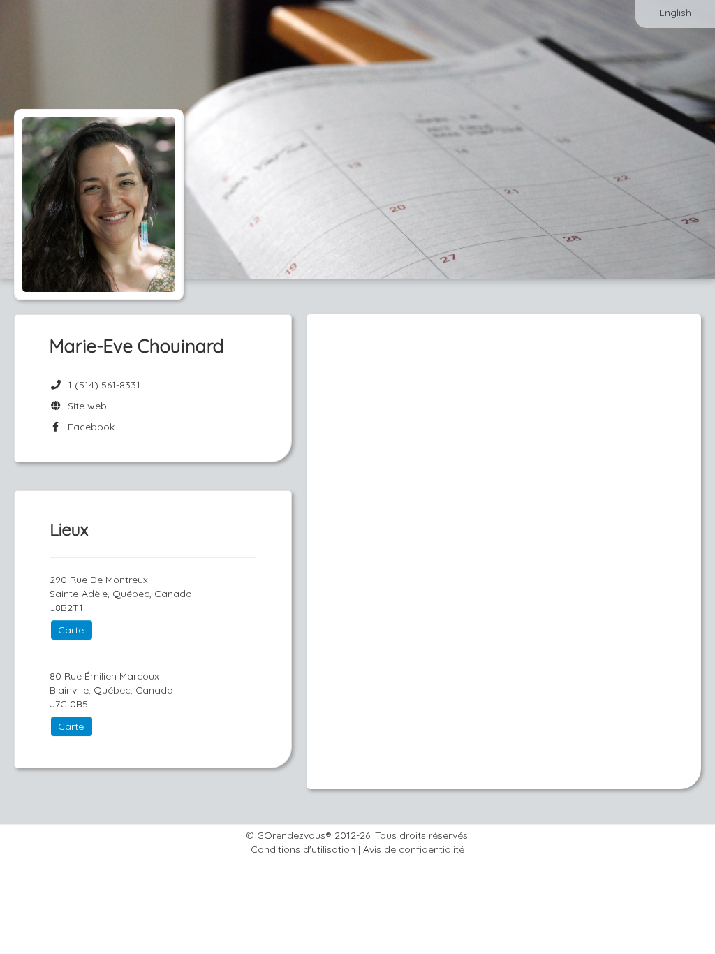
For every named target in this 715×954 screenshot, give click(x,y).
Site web (84, 405)
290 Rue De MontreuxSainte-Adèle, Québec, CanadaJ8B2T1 (121, 593)
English (675, 12)
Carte (71, 630)
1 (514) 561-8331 (104, 385)
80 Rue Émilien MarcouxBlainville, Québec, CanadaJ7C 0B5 (111, 690)
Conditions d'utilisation (303, 849)
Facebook (88, 426)
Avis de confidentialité (413, 849)
